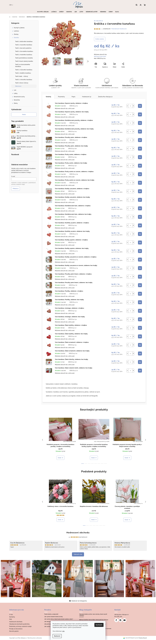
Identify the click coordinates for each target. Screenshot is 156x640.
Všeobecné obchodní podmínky (19, 624)
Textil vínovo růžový (21, 83)
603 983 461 (118, 616)
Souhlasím (99, 625)
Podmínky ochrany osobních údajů (20, 626)
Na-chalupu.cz (98, 20)
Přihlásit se (15, 188)
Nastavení (57, 636)
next (145, 440)
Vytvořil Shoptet (130, 638)
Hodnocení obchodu (78, 532)
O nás (11, 614)
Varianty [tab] (48, 96)
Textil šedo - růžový (21, 76)
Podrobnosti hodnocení (119, 29)
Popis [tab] (73, 96)
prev (42, 440)
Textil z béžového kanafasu (24, 41)
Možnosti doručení (100, 56)
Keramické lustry (19, 96)
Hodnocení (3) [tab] (86, 96)
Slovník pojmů (14, 631)
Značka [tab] (105, 96)
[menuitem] (43, 12)
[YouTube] (124, 620)
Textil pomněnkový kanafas (24, 58)
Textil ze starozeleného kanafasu (22, 65)
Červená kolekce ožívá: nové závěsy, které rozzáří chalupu (93, 615)
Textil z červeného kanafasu (24, 51)
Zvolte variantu (99, 39)
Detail (59, 457)
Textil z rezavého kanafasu (23, 45)
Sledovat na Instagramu (79, 601)
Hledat (24, 114)
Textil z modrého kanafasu (23, 54)
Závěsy (16, 34)
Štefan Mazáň (143, 638)
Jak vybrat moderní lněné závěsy (53, 616)
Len (15, 90)
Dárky (16, 103)
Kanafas (16, 37)
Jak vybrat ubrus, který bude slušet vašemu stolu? (58, 619)
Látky (16, 93)
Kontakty (12, 617)
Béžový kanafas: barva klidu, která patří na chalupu (93, 619)
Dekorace (18, 86)
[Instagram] (120, 620)
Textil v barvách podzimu (23, 48)
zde (63, 631)
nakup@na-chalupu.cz (121, 614)
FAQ (10, 619)
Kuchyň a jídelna (19, 27)
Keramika (17, 100)
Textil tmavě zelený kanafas (24, 61)
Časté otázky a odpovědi (51, 614)
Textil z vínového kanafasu (23, 79)
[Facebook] (116, 620)
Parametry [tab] (61, 96)
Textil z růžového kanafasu (23, 70)
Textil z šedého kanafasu (23, 73)
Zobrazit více (78, 554)
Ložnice (16, 31)
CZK (10, 5)
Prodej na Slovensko (16, 629)
